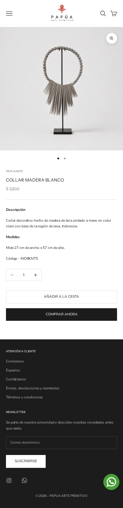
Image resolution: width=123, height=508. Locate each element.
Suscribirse (26, 461)
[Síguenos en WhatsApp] (24, 480)
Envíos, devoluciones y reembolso (32, 388)
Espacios (13, 370)
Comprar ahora (62, 314)
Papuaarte (14, 171)
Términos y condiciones (24, 397)
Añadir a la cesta (61, 296)
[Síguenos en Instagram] (9, 480)
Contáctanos (16, 379)
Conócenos (15, 361)
